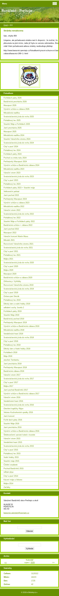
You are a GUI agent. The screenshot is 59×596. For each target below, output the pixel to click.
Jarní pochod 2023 (11, 195)
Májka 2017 (8, 386)
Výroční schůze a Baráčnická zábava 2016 (21, 431)
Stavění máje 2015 (11, 461)
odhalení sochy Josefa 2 (14, 307)
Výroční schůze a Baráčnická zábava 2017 (21, 394)
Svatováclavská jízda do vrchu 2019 (19, 289)
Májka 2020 (8, 270)
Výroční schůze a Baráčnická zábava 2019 (21, 326)
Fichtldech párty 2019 (12, 311)
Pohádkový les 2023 (12, 184)
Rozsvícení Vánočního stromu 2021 (18, 244)
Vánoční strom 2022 (12, 210)
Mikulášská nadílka (12, 113)
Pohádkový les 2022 (12, 218)
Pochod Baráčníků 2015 (13, 468)
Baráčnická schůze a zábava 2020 (18, 277)
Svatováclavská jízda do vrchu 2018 (19, 337)
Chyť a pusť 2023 (11, 180)
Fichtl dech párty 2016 (13, 420)
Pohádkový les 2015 (12, 453)
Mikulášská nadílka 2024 (14, 135)
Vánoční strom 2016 (12, 397)
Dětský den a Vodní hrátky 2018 (17, 349)
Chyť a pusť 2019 (11, 292)
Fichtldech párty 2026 (12, 98)
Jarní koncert (9, 416)
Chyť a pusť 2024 (11, 146)
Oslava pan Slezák (11, 296)
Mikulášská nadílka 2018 (14, 330)
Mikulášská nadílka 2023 (14, 169)
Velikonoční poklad (11, 191)
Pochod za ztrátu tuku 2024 (15, 158)
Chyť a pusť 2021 (11, 251)
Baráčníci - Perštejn (16, 10)
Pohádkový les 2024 (12, 150)
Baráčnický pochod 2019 (14, 319)
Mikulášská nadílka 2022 (14, 206)
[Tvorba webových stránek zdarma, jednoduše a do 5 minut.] (37, 592)
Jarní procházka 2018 (12, 364)
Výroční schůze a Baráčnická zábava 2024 (21, 165)
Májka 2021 (8, 259)
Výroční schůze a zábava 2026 (16, 109)
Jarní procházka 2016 (12, 427)
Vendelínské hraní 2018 (13, 334)
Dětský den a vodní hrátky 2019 (17, 304)
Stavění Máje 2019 (11, 315)
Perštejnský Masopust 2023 (15, 199)
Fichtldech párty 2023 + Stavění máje (19, 188)
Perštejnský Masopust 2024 (15, 161)
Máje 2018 (8, 356)
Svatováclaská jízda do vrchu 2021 (18, 248)
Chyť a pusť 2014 (11, 476)
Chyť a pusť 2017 (11, 382)
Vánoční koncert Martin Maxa (16, 236)
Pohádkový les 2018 (12, 345)
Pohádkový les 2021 (12, 255)
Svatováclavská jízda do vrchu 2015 (19, 446)
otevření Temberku (11, 360)
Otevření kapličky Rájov (13, 409)
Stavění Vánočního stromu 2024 (17, 139)
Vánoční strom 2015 (12, 438)
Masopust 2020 (10, 274)
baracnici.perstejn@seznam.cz (16, 513)
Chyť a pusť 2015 (11, 450)
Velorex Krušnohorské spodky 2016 (18, 412)
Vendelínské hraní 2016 (13, 401)
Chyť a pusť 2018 (11, 341)
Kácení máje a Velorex (13, 480)
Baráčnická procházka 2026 (15, 102)
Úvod (6, 25)
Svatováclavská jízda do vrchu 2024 (19, 143)
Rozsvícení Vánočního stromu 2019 (18, 285)
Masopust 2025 (10, 131)
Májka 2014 (8, 483)
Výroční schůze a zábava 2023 (16, 203)
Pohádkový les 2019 (12, 300)
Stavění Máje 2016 (11, 423)
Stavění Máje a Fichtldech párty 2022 (19, 221)
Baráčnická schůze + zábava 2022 (18, 225)
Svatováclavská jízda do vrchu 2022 (19, 214)
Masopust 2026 (10, 105)
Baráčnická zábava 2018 (14, 371)
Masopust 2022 (10, 233)
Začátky (7, 487)
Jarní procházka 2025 (12, 128)
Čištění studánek (11, 465)
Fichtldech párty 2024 (12, 154)
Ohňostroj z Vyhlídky (12, 281)
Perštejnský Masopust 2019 (15, 322)
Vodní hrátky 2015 (11, 457)
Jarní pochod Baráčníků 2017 (16, 390)
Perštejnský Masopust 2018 (15, 367)
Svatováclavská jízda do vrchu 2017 (19, 379)
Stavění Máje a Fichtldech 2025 (17, 124)
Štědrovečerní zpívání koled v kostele (19, 435)
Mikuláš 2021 (9, 240)
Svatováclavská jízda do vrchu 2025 (19, 116)
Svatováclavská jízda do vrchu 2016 (19, 405)
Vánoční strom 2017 (12, 375)
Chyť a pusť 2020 (11, 266)
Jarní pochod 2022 (11, 229)
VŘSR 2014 (8, 472)
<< (5, 562)
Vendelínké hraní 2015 (13, 442)
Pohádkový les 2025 (12, 120)
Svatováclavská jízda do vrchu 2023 (19, 176)
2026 (33, 562)
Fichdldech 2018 (10, 352)
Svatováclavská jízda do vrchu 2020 (19, 262)
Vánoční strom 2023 (12, 173)
